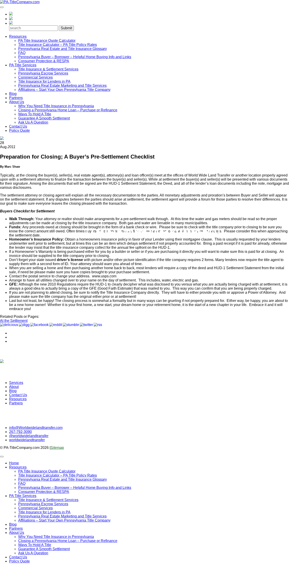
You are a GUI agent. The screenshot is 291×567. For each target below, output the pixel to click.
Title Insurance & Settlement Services (48, 69)
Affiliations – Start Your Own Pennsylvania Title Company (64, 90)
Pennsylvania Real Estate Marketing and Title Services (62, 85)
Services (16, 383)
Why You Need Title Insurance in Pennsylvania (56, 106)
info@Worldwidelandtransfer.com (36, 428)
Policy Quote (19, 130)
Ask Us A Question (33, 122)
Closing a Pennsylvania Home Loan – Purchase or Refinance (67, 110)
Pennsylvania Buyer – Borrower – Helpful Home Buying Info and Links (74, 57)
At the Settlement (14, 321)
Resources (18, 36)
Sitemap (57, 448)
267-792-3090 (20, 432)
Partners (16, 98)
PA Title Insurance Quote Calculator (46, 40)
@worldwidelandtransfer (28, 436)
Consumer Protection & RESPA (43, 61)
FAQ (21, 53)
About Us (16, 102)
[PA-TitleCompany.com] (20, 2)
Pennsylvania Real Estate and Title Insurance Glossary (62, 49)
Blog (13, 94)
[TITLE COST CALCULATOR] (145, 349)
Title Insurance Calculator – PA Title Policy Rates (57, 45)
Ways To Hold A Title (34, 114)
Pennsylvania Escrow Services (43, 73)
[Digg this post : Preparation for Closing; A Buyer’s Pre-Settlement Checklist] (24, 325)
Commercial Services (35, 77)
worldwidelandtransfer (27, 440)
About (14, 387)
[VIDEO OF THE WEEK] (145, 357)
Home (14, 463)
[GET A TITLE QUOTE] (145, 353)
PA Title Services (22, 65)
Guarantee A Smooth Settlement (44, 118)
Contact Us (18, 126)
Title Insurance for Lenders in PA (44, 81)
